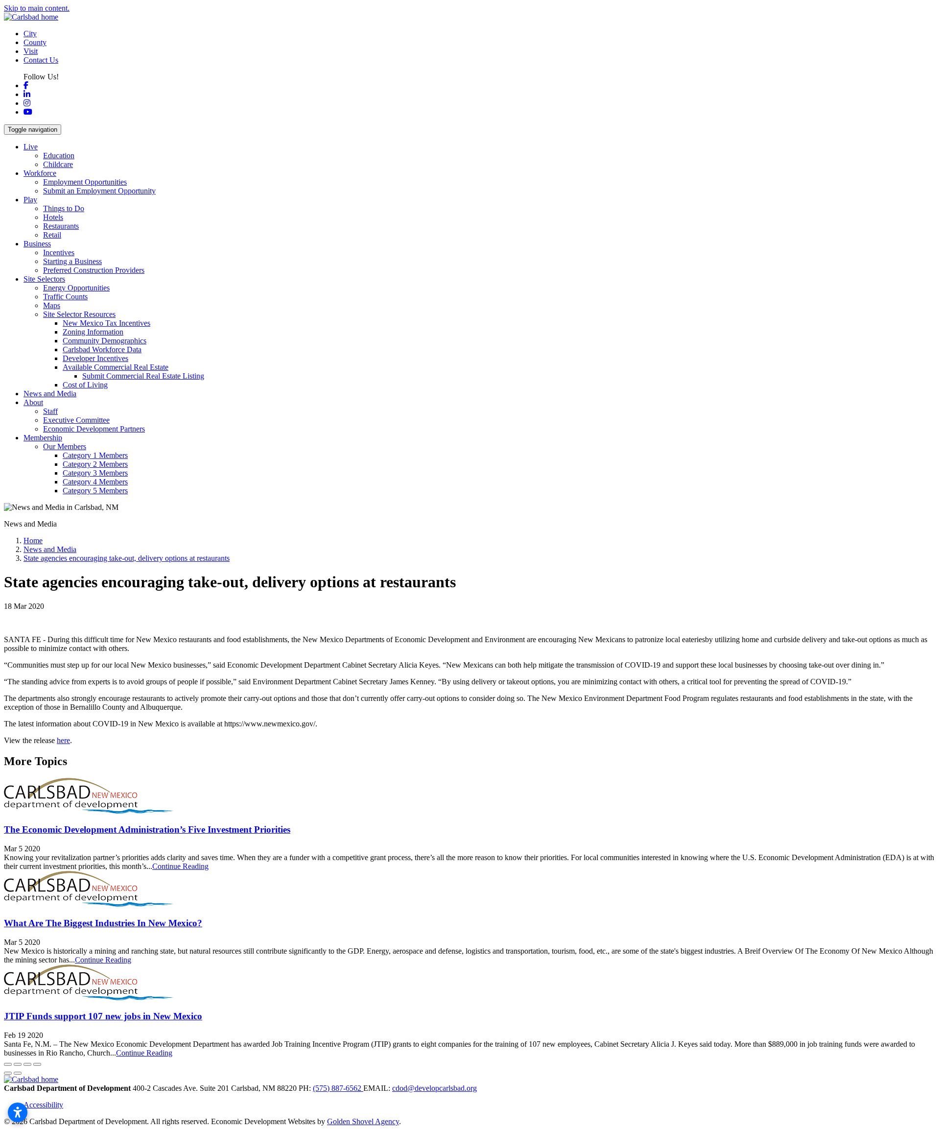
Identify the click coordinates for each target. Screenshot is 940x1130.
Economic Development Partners (94, 429)
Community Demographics (104, 341)
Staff (50, 411)
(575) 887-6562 (338, 1088)
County (35, 42)
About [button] (33, 402)
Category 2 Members (95, 464)
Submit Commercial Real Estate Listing (143, 376)
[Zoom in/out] (37, 1064)
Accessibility (43, 1105)
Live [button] (31, 147)
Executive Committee (76, 420)
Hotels (53, 217)
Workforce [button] (40, 173)
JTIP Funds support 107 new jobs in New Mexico (103, 1016)
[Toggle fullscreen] (27, 1064)
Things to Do (63, 208)
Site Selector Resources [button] (79, 314)
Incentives (58, 252)
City (30, 33)
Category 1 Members (95, 455)
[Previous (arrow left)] (8, 1073)
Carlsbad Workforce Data (102, 349)
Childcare (58, 164)
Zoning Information (93, 332)
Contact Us (41, 60)
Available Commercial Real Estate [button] (115, 367)
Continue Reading (180, 866)
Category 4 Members (95, 482)
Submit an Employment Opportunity (99, 191)
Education (58, 155)
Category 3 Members (95, 473)
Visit (31, 51)
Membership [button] (43, 437)
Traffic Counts (65, 296)
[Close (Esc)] (8, 1064)
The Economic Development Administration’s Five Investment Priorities (147, 829)
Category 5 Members (95, 490)
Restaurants (61, 226)
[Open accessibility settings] (17, 1112)
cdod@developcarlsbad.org (434, 1088)
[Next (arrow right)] (18, 1073)
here (63, 740)
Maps (51, 305)
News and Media (50, 393)
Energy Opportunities (76, 288)
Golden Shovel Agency (363, 1121)
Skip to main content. (37, 8)
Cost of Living (85, 385)
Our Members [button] (64, 446)
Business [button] (37, 244)
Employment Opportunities (85, 182)
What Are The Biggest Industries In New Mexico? (103, 923)
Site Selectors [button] (44, 279)
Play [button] (30, 199)
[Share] (18, 1064)
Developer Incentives (95, 358)
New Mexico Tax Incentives (106, 323)
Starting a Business (72, 261)
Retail (52, 235)
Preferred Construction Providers (93, 270)
